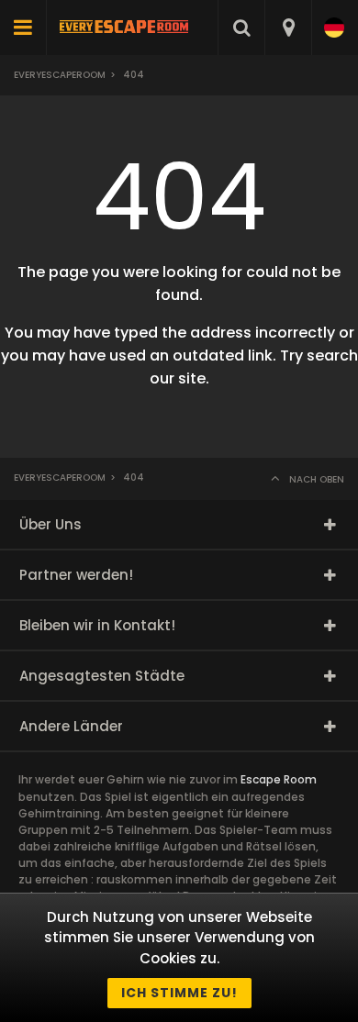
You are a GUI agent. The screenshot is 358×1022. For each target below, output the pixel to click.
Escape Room (279, 779)
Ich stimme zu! (179, 992)
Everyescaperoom (60, 75)
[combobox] (287, 27)
